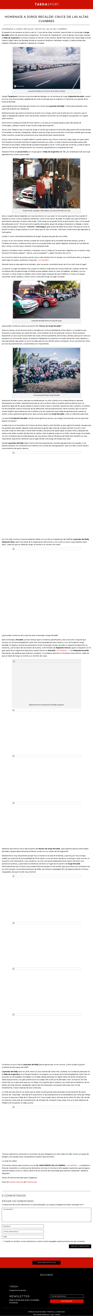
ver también (44, 260)
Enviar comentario (80, 1246)
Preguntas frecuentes (17, 1290)
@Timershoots (30, 1182)
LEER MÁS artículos (46, 1263)
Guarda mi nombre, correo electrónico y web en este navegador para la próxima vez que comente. (45, 1241)
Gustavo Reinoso (16, 1182)
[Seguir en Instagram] (49, 1279)
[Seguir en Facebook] (44, 1279)
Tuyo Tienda (55, 1314)
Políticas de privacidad (36, 1312)
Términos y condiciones (56, 1312)
